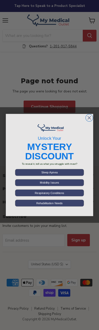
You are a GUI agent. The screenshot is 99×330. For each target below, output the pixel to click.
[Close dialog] (89, 117)
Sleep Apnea (49, 172)
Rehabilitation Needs (49, 203)
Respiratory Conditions (49, 193)
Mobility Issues (49, 182)
